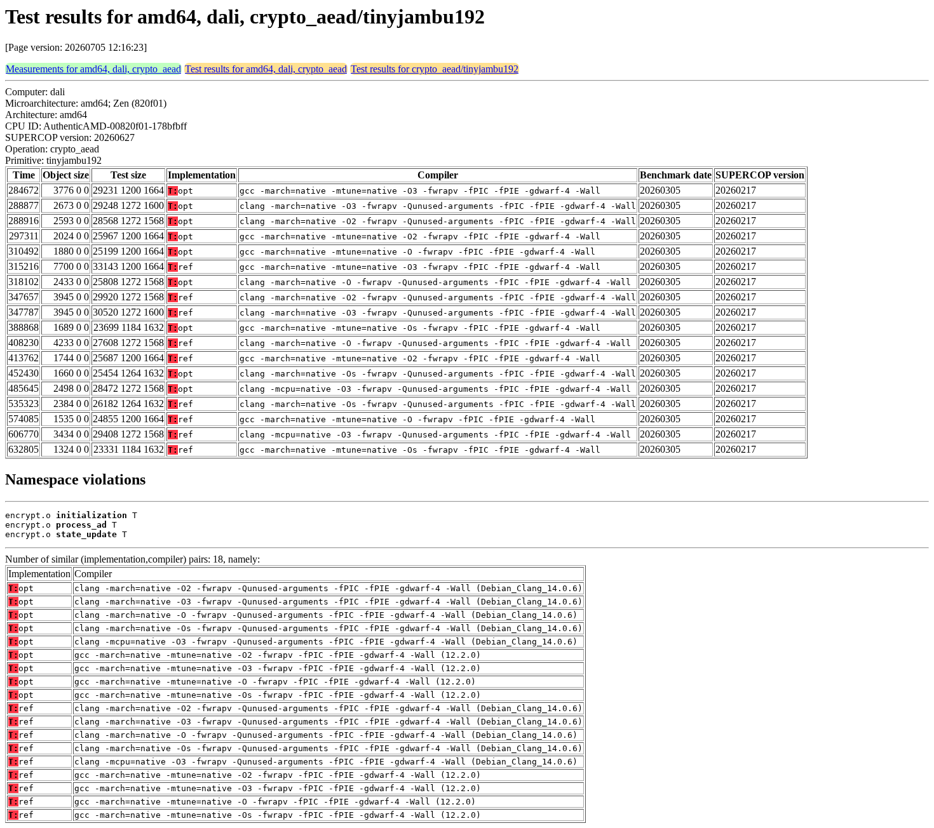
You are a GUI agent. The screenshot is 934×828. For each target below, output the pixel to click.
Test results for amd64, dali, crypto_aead (266, 68)
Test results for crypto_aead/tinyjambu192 (434, 68)
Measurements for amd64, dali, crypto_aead (93, 68)
